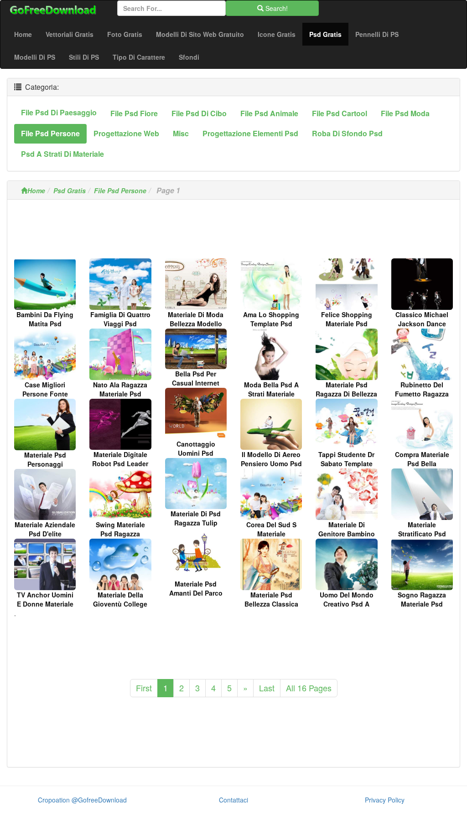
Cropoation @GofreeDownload (82, 799)
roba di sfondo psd (347, 133)
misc (181, 133)
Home (23, 34)
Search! (276, 8)
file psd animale (269, 113)
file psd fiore (134, 113)
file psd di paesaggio (59, 112)
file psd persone (50, 133)
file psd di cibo (199, 113)
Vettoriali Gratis (69, 34)
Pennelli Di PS (377, 34)
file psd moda (405, 113)
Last (267, 688)
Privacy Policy (385, 799)
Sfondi (189, 57)
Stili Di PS (84, 57)
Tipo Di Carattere (139, 57)
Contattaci (233, 799)
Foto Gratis (124, 34)
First (144, 688)
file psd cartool (339, 113)
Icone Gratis (277, 34)
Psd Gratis (328, 34)
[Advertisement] (233, 231)
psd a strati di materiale (62, 154)
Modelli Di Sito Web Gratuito (200, 34)
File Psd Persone (120, 190)
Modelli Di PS (34, 57)
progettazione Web (126, 133)
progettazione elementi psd (250, 133)
